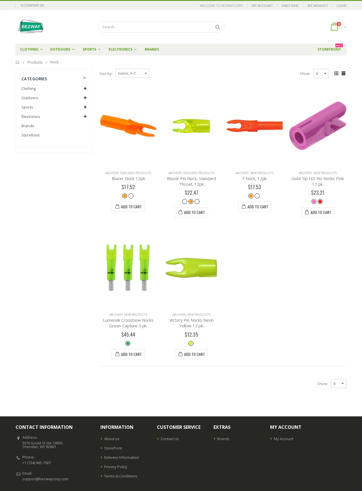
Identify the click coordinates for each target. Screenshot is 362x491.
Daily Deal (290, 5)
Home (18, 62)
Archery (111, 173)
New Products (261, 173)
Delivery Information (121, 457)
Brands (27, 125)
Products (35, 62)
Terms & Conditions (120, 476)
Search (218, 26)
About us (111, 438)
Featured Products (135, 173)
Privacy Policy (115, 466)
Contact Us (170, 438)
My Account (262, 5)
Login (341, 5)
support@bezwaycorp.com (45, 478)
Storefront (30, 135)
